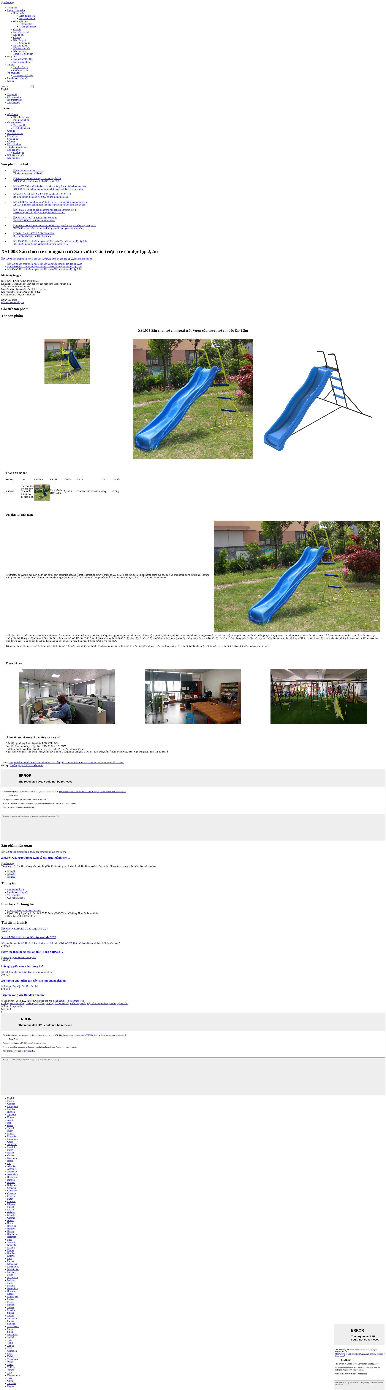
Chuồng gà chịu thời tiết (57, 1003)
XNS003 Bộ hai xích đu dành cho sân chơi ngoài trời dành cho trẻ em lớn (48, 189)
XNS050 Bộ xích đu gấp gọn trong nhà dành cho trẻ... (39, 212)
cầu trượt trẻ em (20, 21)
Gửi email (6, 1009)
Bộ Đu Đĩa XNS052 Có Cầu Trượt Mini (32, 236)
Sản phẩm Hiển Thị (22, 59)
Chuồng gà (24, 43)
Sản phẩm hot (59, 1000)
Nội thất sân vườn (21, 48)
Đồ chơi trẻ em (20, 45)
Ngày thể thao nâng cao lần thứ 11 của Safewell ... (32, 951)
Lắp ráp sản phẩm (21, 62)
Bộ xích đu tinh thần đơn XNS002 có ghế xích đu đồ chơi (40, 197)
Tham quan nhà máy (23, 75)
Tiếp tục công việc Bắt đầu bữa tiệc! (23, 994)
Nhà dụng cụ (19, 51)
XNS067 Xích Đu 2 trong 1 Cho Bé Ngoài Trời (36, 181)
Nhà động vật (19, 40)
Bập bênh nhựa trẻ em (97, 1003)
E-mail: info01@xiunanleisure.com (24, 910)
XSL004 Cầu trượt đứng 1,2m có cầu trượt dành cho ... (35, 857)
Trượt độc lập (25, 24)
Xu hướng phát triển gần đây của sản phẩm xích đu (33, 980)
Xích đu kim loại (27, 15)
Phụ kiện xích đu (27, 18)
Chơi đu (17, 29)
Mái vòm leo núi (21, 32)
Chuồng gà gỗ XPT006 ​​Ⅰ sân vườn (26, 765)
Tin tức (10, 64)
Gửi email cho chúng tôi (12, 302)
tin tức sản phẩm (21, 70)
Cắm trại (17, 37)
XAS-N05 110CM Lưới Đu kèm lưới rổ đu (34, 220)
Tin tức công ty (20, 67)
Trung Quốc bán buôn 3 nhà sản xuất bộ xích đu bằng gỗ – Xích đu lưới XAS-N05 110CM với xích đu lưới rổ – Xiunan (66, 762)
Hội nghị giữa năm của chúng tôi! (22, 966)
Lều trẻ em (18, 34)
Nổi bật (10, 81)
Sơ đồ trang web (76, 1000)
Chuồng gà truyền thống (12, 1003)
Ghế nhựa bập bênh (35, 1003)
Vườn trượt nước (78, 1003)
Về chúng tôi (13, 73)
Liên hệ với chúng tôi (17, 78)
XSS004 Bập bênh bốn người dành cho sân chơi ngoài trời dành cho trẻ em (49, 204)
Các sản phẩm (14, 97)
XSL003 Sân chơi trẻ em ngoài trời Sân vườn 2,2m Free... (40, 244)
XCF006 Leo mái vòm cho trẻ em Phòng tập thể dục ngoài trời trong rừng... (49, 228)
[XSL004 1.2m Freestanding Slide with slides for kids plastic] (33, 852)
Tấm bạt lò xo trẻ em (23, 54)
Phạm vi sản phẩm (16, 10)
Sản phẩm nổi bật (15, 889)
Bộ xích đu (18, 13)
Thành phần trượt (27, 26)
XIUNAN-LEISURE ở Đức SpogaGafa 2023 (28, 937)
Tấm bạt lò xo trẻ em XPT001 (27, 173)
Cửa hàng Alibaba (16, 897)
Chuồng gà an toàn (118, 1003)
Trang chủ (12, 7)
